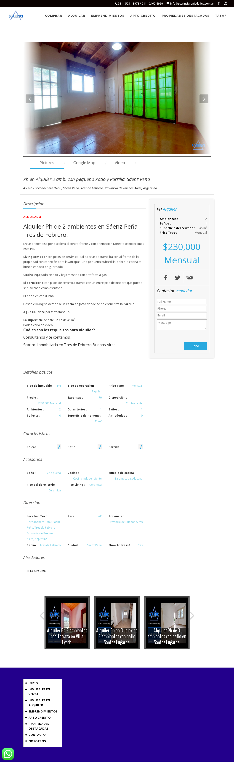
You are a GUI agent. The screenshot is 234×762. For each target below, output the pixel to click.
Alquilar (76, 16)
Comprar (53, 16)
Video (120, 162)
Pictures (47, 162)
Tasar (221, 16)
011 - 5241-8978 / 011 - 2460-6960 (140, 3)
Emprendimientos (107, 16)
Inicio (33, 683)
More (67, 622)
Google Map (84, 162)
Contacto (37, 735)
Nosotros (37, 741)
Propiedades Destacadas (185, 16)
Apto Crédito (143, 16)
